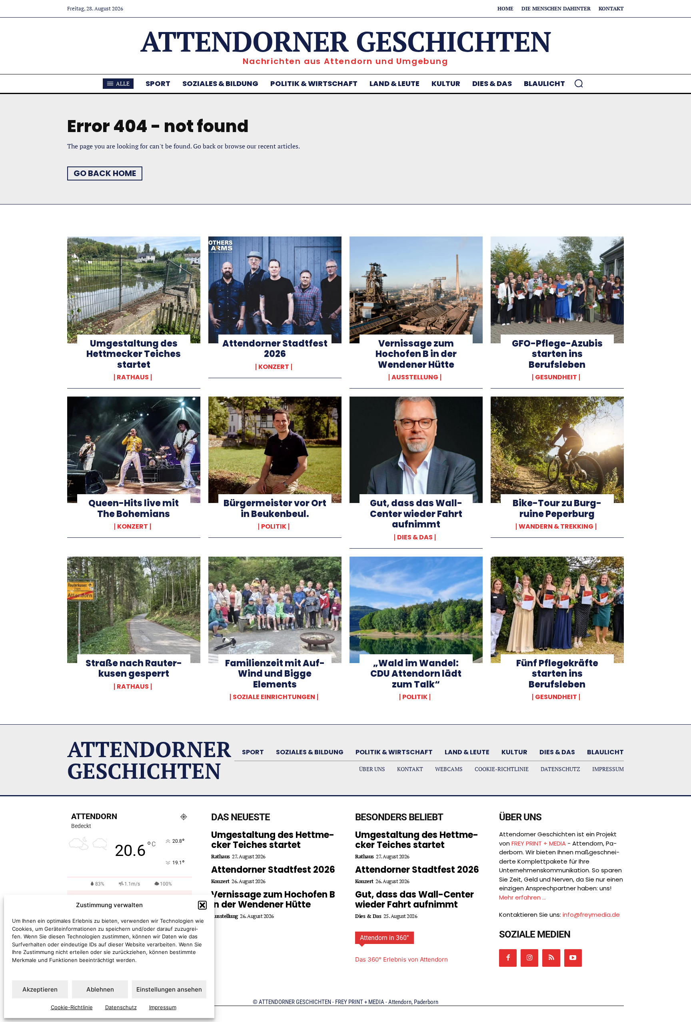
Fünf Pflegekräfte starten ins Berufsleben (557, 674)
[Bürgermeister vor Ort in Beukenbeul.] (275, 450)
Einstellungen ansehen (169, 989)
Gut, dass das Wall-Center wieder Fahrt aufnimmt (416, 514)
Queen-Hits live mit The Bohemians (133, 508)
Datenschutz (121, 1007)
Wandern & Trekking (556, 526)
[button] (202, 905)
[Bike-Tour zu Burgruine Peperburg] (557, 450)
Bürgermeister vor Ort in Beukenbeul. (275, 508)
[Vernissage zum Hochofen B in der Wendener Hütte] (416, 289)
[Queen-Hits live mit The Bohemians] (133, 450)
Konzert (273, 367)
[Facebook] (508, 958)
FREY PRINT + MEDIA (538, 843)
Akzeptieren (40, 989)
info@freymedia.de (591, 914)
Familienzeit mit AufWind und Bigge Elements (275, 674)
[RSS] (551, 958)
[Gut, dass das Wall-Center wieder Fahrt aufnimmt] (416, 450)
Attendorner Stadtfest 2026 (275, 348)
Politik (273, 526)
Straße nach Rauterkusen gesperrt (134, 668)
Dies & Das (415, 537)
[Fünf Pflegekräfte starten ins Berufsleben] (557, 610)
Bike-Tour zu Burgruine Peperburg (557, 508)
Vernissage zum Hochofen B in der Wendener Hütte (416, 354)
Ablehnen (100, 989)
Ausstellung (414, 377)
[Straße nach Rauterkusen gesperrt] (133, 610)
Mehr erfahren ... (522, 897)
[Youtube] (573, 958)
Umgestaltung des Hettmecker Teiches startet (133, 354)
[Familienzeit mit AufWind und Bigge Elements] (275, 610)
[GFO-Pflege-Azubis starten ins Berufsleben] (557, 289)
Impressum (162, 1007)
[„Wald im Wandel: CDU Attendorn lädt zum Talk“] (416, 610)
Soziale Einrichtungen (274, 697)
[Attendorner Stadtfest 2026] (275, 289)
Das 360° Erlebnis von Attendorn (401, 959)
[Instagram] (529, 958)
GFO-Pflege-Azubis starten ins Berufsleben (557, 354)
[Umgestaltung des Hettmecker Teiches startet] (133, 289)
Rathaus (133, 377)
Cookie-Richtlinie (72, 1007)
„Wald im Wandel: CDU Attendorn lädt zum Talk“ (415, 674)
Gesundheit (556, 377)
